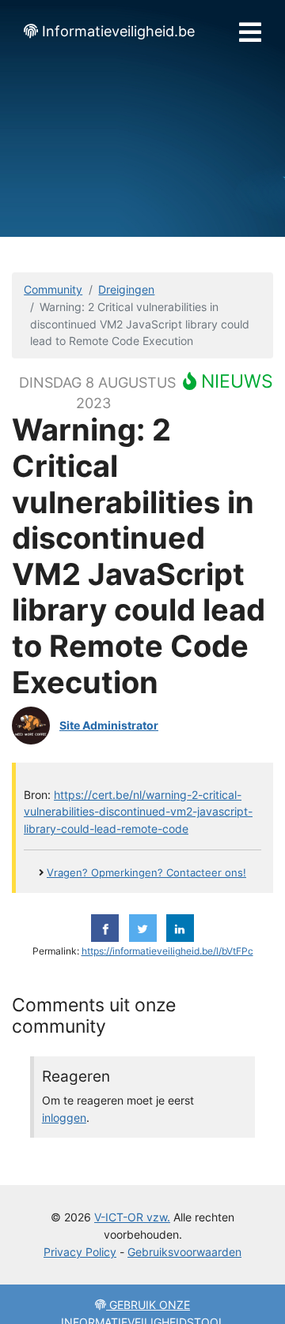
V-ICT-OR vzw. (132, 1217)
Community (53, 289)
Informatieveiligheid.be (118, 31)
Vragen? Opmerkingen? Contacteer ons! (146, 873)
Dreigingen (126, 289)
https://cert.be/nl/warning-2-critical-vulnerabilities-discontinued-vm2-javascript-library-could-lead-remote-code (138, 811)
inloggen (64, 1117)
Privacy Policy (80, 1251)
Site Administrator (108, 725)
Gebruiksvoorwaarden (184, 1251)
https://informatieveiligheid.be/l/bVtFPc (167, 951)
